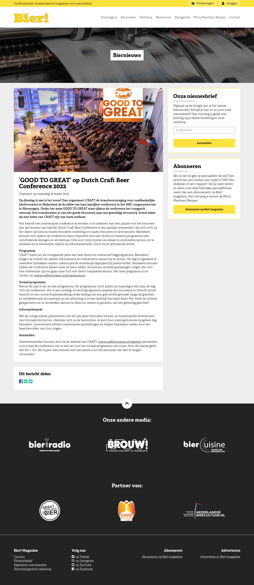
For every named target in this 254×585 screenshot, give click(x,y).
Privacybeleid (23, 561)
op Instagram (85, 561)
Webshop (145, 17)
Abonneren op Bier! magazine (204, 209)
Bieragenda (182, 17)
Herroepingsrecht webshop (32, 569)
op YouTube (83, 565)
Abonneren (128, 17)
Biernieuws (163, 17)
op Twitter (83, 557)
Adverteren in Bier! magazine (220, 557)
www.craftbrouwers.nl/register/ (119, 342)
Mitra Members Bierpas (210, 17)
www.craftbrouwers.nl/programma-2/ (59, 275)
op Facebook (84, 569)
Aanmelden (204, 143)
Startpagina (109, 17)
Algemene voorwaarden (30, 565)
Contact (234, 17)
